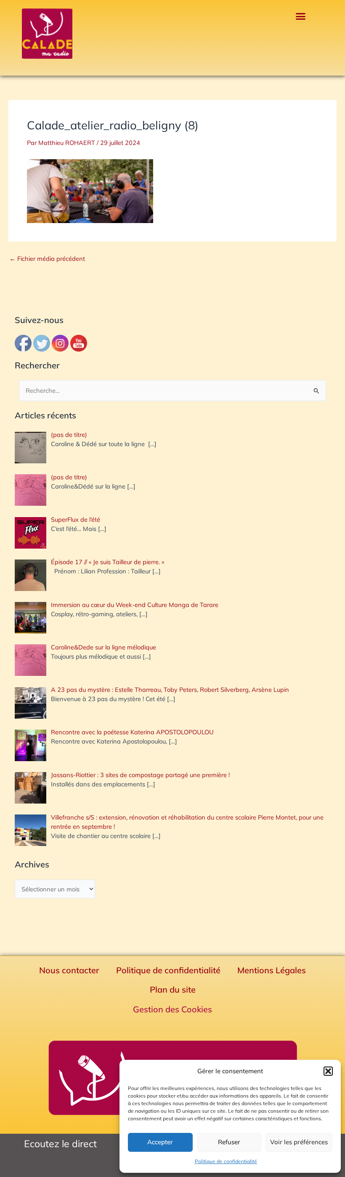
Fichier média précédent (47, 259)
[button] (328, 1071)
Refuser (229, 1142)
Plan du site (173, 989)
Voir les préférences (299, 1142)
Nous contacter (69, 970)
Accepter (160, 1142)
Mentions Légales (271, 970)
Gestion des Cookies (172, 1009)
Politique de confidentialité (226, 1161)
